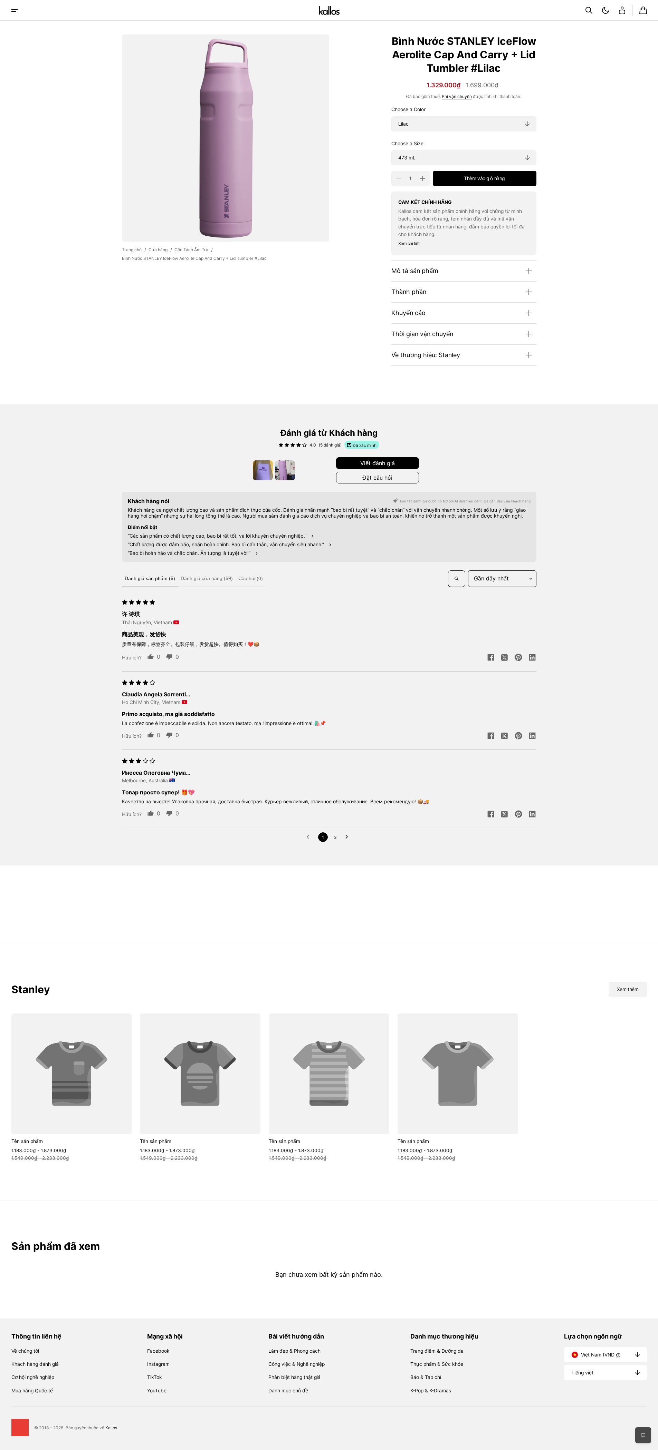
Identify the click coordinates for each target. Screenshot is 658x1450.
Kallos (111, 1427)
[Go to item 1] (263, 470)
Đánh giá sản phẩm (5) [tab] (150, 578)
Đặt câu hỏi (377, 477)
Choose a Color (408, 109)
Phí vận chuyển (457, 96)
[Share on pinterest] (518, 658)
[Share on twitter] (504, 658)
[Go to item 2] (285, 470)
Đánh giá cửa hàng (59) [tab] (207, 578)
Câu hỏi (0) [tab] (250, 578)
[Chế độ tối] (605, 10)
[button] (589, 10)
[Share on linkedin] (532, 658)
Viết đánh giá (377, 463)
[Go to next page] (348, 837)
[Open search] (456, 578)
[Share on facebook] (491, 658)
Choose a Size (407, 143)
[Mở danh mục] (14, 10)
